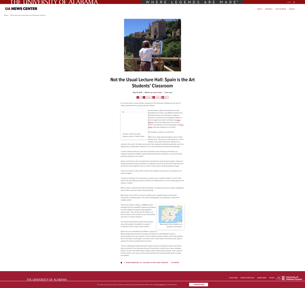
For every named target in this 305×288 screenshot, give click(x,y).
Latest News (233, 278)
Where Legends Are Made (192, 2)
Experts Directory (247, 278)
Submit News (261, 278)
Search (292, 9)
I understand (198, 284)
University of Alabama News (47, 280)
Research (268, 9)
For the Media (281, 9)
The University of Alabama (54, 2)
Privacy (272, 278)
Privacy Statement (160, 284)
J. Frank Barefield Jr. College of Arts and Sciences (146, 263)
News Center (21, 9)
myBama (289, 2)
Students (175, 263)
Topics (259, 9)
